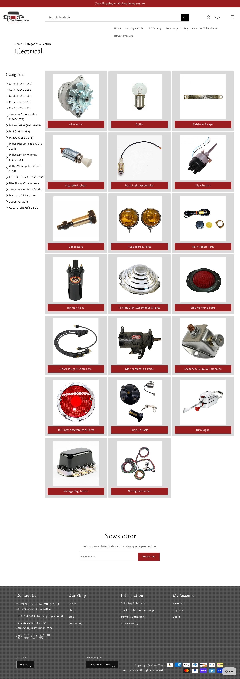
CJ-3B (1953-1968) (20, 96)
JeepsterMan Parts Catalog (26, 189)
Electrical (47, 44)
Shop (72, 610)
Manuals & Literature (22, 195)
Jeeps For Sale (18, 202)
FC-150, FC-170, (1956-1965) (26, 177)
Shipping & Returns (133, 603)
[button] (173, 28)
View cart (178, 603)
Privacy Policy (129, 624)
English (23, 664)
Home (18, 44)
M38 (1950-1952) (19, 131)
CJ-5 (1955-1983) (20, 102)
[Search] (185, 17)
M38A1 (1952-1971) (21, 138)
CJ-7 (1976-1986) (20, 108)
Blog (71, 617)
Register (178, 610)
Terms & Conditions (133, 617)
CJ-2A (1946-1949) (20, 84)
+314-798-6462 (25, 609)
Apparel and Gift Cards (23, 208)
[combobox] (117, 17)
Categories (32, 44)
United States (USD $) (100, 664)
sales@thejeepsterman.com (34, 628)
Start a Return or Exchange (138, 610)
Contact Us (75, 624)
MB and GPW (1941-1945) (25, 125)
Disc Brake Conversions (24, 183)
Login (176, 617)
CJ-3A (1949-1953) (20, 90)
